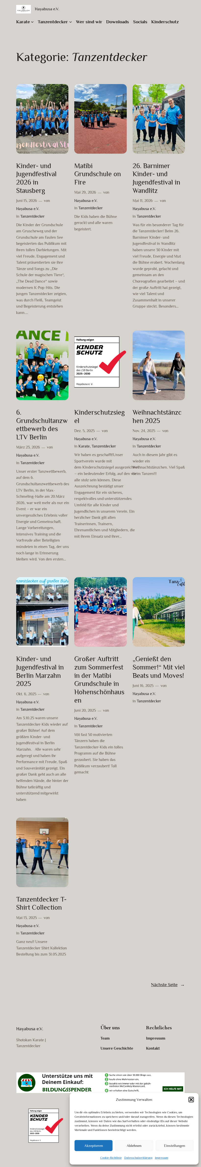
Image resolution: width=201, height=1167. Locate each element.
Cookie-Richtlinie (111, 1157)
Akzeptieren (93, 1145)
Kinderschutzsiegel (99, 416)
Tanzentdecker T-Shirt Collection (41, 903)
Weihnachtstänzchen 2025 (157, 416)
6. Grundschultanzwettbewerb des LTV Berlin (42, 425)
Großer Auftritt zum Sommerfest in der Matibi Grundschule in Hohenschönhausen (99, 679)
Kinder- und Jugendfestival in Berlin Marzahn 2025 (40, 671)
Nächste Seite (168, 984)
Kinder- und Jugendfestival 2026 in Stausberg (36, 178)
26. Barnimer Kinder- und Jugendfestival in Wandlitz (156, 178)
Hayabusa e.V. (47, 9)
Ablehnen (134, 1145)
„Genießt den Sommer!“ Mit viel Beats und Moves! (159, 667)
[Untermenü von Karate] (32, 21)
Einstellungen (174, 1145)
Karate (84, 446)
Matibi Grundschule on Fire (97, 174)
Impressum (161, 1157)
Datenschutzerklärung (138, 1157)
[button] (191, 1099)
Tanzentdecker (32, 216)
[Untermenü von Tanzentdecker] (70, 21)
